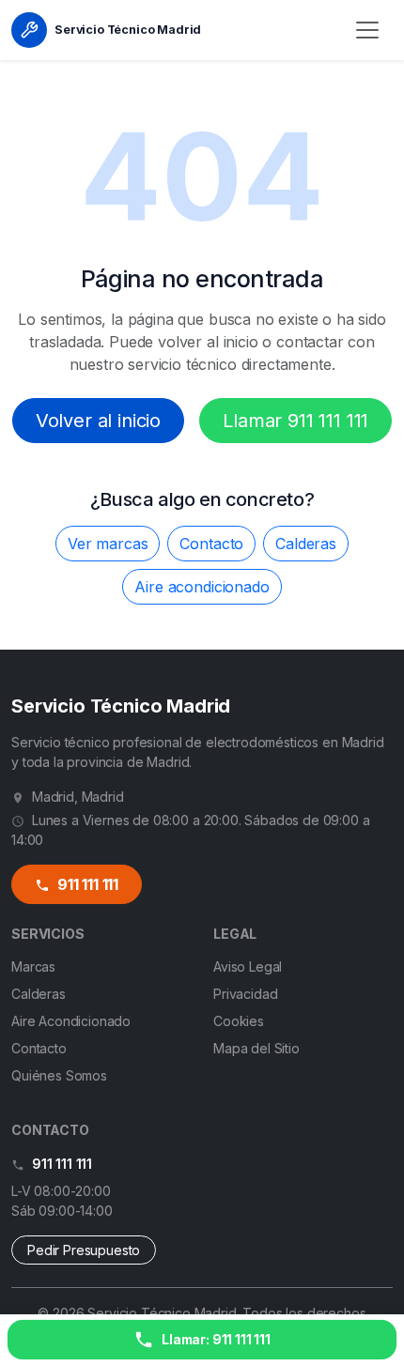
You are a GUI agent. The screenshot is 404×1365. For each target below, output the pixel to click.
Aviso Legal (247, 966)
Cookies (238, 1021)
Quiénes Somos (59, 1075)
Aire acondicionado (201, 586)
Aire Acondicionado (71, 1021)
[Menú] (367, 30)
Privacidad (245, 994)
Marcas (33, 966)
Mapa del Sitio (256, 1048)
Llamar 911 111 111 (295, 420)
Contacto (211, 543)
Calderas (305, 543)
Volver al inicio (98, 420)
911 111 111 (86, 884)
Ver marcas (108, 543)
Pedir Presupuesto (83, 1250)
